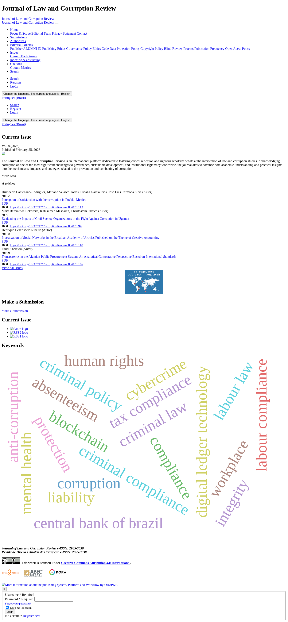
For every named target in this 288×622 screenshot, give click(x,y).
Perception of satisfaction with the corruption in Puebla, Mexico (44, 199)
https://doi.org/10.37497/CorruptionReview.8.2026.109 (46, 264)
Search (14, 71)
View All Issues (12, 268)
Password (19, 599)
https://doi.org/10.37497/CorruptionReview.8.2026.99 (46, 226)
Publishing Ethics (54, 48)
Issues (14, 52)
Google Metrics (20, 67)
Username (20, 594)
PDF (5, 203)
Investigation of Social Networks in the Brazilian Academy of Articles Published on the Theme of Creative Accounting (80, 237)
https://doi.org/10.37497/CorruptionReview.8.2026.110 (46, 245)
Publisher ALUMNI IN (26, 48)
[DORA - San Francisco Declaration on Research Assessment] (57, 577)
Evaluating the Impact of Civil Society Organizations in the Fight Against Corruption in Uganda (65, 218)
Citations (16, 64)
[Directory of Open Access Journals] (11, 577)
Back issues (29, 56)
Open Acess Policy (237, 48)
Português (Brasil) (14, 98)
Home (14, 29)
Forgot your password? (18, 603)
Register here (31, 616)
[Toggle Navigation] (56, 23)
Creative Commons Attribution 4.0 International (95, 563)
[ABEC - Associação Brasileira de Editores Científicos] (33, 577)
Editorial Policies (21, 45)
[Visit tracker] (144, 293)
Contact (82, 33)
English (36, 93)
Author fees (18, 41)
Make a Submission (15, 311)
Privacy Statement (64, 33)
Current (15, 56)
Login (14, 86)
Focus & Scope (20, 33)
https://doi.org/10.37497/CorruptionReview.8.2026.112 (46, 207)
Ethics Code (101, 48)
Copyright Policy (152, 48)
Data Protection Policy (125, 48)
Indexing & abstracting (25, 60)
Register (15, 82)
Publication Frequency (209, 48)
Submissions (18, 37)
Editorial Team (41, 33)
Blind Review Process (179, 48)
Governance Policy (79, 48)
